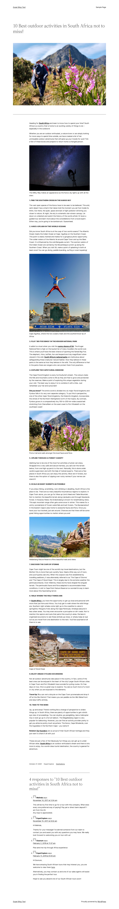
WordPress (102, 902)
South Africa (45, 744)
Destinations (60, 764)
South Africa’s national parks (55, 357)
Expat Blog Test (19, 7)
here (53, 867)
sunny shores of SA (66, 346)
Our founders (41, 731)
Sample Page (101, 7)
